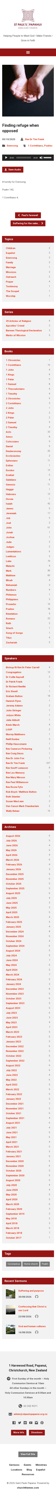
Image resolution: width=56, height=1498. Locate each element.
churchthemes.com (28, 1487)
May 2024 (11, 965)
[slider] (48, 157)
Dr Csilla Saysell (15, 677)
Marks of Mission (16, 335)
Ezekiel (10, 475)
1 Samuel (11, 384)
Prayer (9, 281)
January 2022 (13, 1099)
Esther (9, 465)
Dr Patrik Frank (14, 681)
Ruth (8, 623)
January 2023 (13, 1041)
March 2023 (12, 1032)
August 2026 (13, 836)
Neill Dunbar (12, 739)
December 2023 (15, 989)
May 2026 (11, 850)
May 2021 (11, 1137)
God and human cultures (32, 1326)
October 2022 (13, 1056)
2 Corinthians (13, 403)
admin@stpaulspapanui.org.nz (30, 1414)
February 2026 (14, 864)
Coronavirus (14, 1264)
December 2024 (15, 931)
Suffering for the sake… (26, 223)
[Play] (6, 157)
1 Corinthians (35, 145)
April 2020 (11, 1199)
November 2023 (15, 993)
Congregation (13, 672)
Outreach (11, 277)
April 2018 (11, 1223)
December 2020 (15, 1161)
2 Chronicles (13, 398)
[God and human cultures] (10, 1332)
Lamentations (13, 551)
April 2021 (11, 1142)
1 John (10, 369)
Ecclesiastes (13, 455)
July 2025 (11, 898)
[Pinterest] (42, 1422)
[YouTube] (30, 1422)
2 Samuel (11, 422)
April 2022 (11, 1084)
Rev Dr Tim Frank (34, 139)
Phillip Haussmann (16, 744)
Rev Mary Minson (15, 777)
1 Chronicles (13, 360)
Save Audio (14, 169)
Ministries (41, 1465)
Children (10, 248)
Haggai (10, 489)
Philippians (12, 599)
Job (8, 518)
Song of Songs (14, 633)
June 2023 (12, 1017)
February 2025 (14, 922)
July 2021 (11, 1127)
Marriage (11, 267)
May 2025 (11, 907)
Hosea (9, 499)
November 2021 (15, 1108)
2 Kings (10, 412)
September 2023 (15, 1003)
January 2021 (13, 1156)
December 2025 (15, 874)
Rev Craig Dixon (14, 753)
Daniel (9, 446)
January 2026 (13, 869)
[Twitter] (19, 1422)
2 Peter (10, 417)
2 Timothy (11, 427)
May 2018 (11, 1218)
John (9, 527)
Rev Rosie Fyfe (14, 787)
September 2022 (15, 1060)
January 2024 (13, 984)
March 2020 (12, 1204)
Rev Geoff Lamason (17, 768)
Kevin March (13, 725)
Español (10, 253)
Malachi (10, 566)
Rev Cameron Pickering (19, 748)
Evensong (12, 145)
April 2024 (11, 969)
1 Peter (10, 379)
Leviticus (11, 556)
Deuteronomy (13, 451)
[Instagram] (36, 1422)
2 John (10, 408)
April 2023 (11, 1027)
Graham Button (14, 696)
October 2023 (13, 998)
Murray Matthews (15, 734)
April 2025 (11, 912)
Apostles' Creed (15, 325)
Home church (31, 1264)
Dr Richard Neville (16, 686)
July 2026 (11, 840)
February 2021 (14, 1151)
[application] (28, 158)
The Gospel (12, 291)
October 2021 (13, 1113)
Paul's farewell (29, 215)
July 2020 (11, 1185)
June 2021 (12, 1132)
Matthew (10, 575)
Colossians (12, 441)
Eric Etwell (12, 691)
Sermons (14, 1465)
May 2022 (11, 1079)
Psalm (45, 1264)
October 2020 (13, 1170)
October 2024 (13, 941)
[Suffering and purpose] (10, 1296)
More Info (18, 1432)
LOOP (9, 729)
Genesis (10, 484)
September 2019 (15, 1214)
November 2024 (15, 936)
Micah (9, 580)
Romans (10, 618)
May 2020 (11, 1194)
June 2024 (12, 960)
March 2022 (12, 1089)
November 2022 (15, 1051)
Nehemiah (11, 585)
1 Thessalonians (15, 389)
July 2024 (11, 955)
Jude (9, 542)
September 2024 (15, 946)
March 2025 (12, 917)
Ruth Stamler (13, 796)
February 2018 (14, 1233)
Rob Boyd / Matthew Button (21, 791)
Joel (8, 523)
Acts (8, 432)
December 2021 (15, 1103)
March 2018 (12, 1228)
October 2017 (13, 1237)
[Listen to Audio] (36, 1296)
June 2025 (12, 903)
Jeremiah (11, 513)
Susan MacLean (15, 801)
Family (9, 262)
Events (27, 1465)
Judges (10, 547)
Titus (9, 637)
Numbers (11, 590)
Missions (11, 272)
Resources (28, 1474)
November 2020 (15, 1166)
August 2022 (13, 1065)
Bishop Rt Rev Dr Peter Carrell (22, 667)
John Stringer (13, 710)
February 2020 (14, 1209)
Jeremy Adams (14, 705)
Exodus (10, 470)
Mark (8, 570)
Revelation (12, 613)
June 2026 (12, 845)
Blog (29, 1469)
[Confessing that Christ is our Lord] (10, 1312)
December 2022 (15, 1046)
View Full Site (28, 1454)
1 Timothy (11, 393)
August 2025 (13, 893)
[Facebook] (14, 1422)
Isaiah (9, 503)
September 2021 (15, 1118)
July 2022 (11, 1070)
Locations (16, 1469)
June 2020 (12, 1190)
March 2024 (12, 974)
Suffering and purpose (31, 1290)
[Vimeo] (25, 1422)
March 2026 (12, 860)
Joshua (10, 537)
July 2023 (11, 1013)
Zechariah (11, 642)
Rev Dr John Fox (15, 758)
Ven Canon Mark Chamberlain (22, 806)
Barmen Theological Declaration (24, 330)
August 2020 (13, 1180)
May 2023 (11, 1022)
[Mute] (41, 157)
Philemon (11, 594)
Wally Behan (12, 811)
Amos (9, 436)
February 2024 (14, 979)
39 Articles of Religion (18, 321)
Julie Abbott (13, 720)
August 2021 (13, 1122)
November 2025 (15, 879)
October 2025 (13, 883)
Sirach (9, 628)
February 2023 (14, 1036)
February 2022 (14, 1094)
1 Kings (10, 374)
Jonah (9, 532)
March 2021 (12, 1146)
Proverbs (11, 604)
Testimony (12, 286)
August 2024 (13, 950)
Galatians (11, 479)
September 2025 (15, 888)
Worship (10, 296)
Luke (8, 561)
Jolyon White (13, 715)
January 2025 (13, 926)
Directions (36, 1432)
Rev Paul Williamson (17, 782)
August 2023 (13, 1008)
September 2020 (15, 1175)
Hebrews (11, 494)
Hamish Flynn (13, 701)
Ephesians (12, 460)
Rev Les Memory (15, 772)
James (9, 508)
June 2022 (12, 1075)
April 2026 (11, 855)
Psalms (48, 145)
